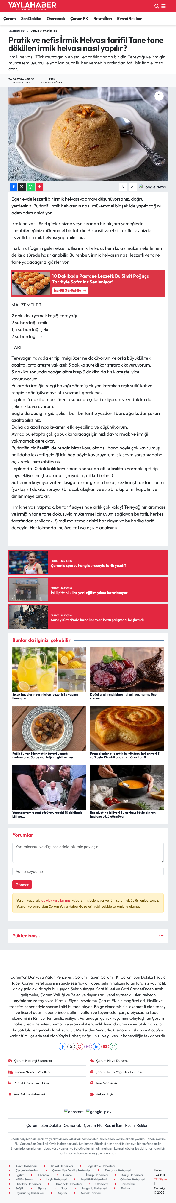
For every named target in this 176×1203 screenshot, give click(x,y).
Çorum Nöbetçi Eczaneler (33, 1060)
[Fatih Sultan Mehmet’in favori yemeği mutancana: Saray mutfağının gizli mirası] (49, 727)
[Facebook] (62, 1046)
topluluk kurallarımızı (56, 900)
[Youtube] (105, 1046)
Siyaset (42, 1188)
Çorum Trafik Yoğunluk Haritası (118, 1072)
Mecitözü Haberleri (93, 1179)
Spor (64, 1188)
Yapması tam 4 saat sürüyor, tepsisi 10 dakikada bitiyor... (47, 814)
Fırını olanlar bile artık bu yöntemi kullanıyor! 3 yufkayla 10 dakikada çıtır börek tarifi (125, 756)
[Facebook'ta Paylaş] (13, 187)
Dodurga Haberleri (117, 1170)
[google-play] (99, 1110)
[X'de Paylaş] (22, 187)
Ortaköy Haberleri (28, 1184)
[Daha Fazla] (39, 187)
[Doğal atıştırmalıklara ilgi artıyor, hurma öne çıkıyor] (127, 668)
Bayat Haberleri (61, 1166)
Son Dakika (31, 18)
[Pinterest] (79, 1046)
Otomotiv (101, 1184)
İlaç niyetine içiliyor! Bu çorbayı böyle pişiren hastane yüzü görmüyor (123, 814)
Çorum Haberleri (26, 1170)
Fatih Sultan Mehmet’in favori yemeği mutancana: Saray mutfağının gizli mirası (42, 756)
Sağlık (19, 1188)
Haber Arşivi (105, 1094)
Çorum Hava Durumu (112, 1060)
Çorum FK (79, 18)
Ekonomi (43, 1175)
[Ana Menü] (163, 6)
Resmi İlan (103, 18)
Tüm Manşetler (106, 1083)
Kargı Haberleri (132, 1175)
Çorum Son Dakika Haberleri (71, 1170)
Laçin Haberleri (56, 1179)
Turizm (125, 1188)
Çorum (9, 18)
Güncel (67, 1175)
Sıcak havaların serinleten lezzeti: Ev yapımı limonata (45, 696)
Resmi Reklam (130, 18)
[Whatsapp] (113, 1046)
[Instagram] (88, 1046)
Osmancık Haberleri (68, 1184)
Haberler (16, 31)
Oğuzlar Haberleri (132, 1179)
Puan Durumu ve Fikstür (32, 1083)
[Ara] (156, 6)
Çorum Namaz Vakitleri (32, 1072)
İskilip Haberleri (96, 1175)
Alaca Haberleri (26, 1166)
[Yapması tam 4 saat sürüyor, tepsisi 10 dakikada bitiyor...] (49, 786)
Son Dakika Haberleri (29, 1094)
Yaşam (62, 1193)
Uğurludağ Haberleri (29, 1193)
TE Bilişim (160, 1179)
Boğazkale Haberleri (100, 1166)
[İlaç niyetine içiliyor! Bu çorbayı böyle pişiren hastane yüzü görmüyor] (127, 786)
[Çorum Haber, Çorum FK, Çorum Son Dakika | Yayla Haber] (32, 6)
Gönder (22, 884)
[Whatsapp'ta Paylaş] (31, 187)
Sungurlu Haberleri (94, 1188)
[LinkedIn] (96, 1046)
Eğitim (19, 1175)
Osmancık (56, 18)
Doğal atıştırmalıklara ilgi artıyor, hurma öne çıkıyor (123, 696)
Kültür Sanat (24, 1179)
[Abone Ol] (152, 186)
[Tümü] (161, 935)
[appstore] (74, 1110)
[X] (71, 1046)
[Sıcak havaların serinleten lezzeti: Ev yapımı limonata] (49, 668)
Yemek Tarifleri (44, 31)
